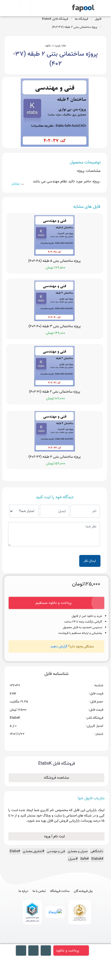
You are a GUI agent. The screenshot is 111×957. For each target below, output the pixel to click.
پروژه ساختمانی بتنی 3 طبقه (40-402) (55, 326)
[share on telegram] (49, 743)
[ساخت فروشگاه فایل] (23, 8)
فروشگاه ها (81, 18)
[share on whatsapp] (56, 743)
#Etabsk (97, 858)
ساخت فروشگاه (60, 891)
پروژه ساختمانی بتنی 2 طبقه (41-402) (54, 391)
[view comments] (63, 743)
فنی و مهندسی (56, 851)
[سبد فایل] (6, 8)
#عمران (73, 858)
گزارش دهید (58, 646)
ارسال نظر (90, 560)
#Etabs (15, 851)
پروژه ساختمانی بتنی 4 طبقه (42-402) (55, 457)
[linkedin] (75, 941)
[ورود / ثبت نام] (13, 8)
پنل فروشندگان (83, 891)
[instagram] (55, 941)
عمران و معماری (78, 851)
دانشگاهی (97, 851)
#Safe (84, 858)
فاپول (98, 18)
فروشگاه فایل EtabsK (55, 18)
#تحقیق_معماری (33, 851)
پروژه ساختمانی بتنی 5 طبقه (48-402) (54, 261)
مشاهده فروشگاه (56, 778)
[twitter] (65, 941)
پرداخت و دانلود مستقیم (54, 603)
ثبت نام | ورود (55, 836)
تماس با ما (39, 891)
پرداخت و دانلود (67, 951)
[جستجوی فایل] (33, 8)
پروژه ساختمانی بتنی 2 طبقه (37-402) (74, 27)
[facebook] (35, 941)
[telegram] (45, 941)
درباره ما (23, 891)
